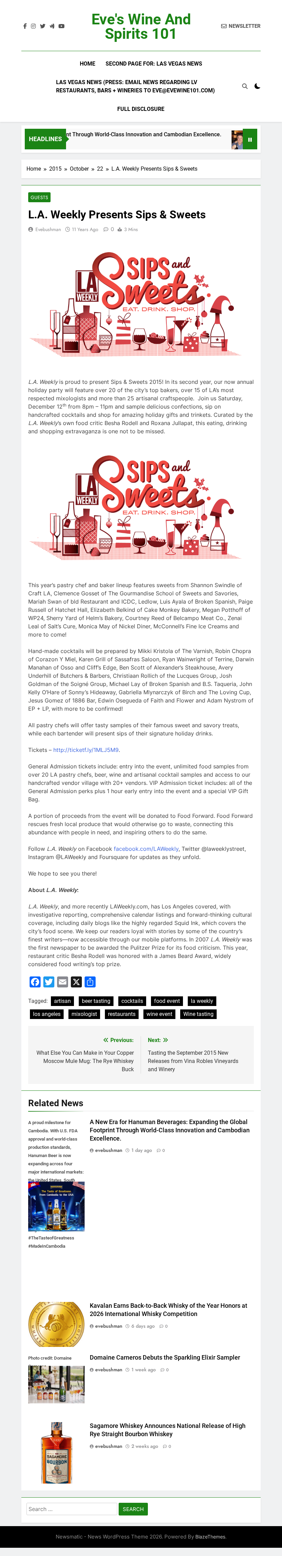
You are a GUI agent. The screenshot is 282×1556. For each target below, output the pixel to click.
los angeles (47, 1014)
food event (167, 1001)
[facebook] (25, 26)
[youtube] (61, 26)
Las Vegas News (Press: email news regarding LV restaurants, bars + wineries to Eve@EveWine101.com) (135, 86)
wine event (159, 1014)
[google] (51, 26)
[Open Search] (245, 86)
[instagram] (33, 26)
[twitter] (42, 26)
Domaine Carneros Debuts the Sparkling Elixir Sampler (165, 1357)
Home (87, 63)
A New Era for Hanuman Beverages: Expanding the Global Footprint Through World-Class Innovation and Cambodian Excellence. (170, 1130)
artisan (62, 1001)
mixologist (84, 1014)
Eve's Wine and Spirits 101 (141, 26)
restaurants (121, 1014)
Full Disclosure (140, 109)
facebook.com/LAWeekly (146, 848)
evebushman (48, 229)
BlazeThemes (210, 1537)
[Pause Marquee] (250, 139)
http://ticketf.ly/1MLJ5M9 (86, 749)
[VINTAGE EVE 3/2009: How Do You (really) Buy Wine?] (229, 143)
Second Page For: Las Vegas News (154, 63)
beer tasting (96, 1001)
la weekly (202, 1001)
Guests (39, 197)
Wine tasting (198, 1014)
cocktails (132, 1001)
